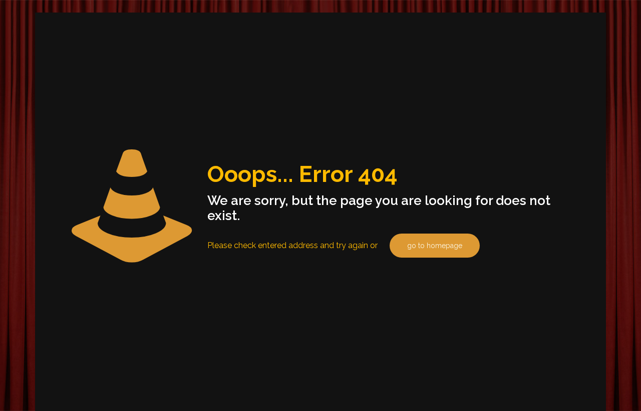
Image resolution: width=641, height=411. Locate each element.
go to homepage (434, 246)
